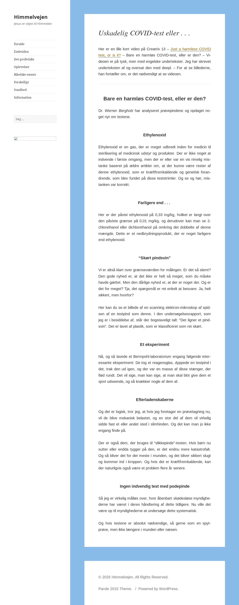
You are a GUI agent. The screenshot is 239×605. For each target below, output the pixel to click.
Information (22, 97)
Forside (19, 44)
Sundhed (20, 90)
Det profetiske (24, 59)
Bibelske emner (25, 74)
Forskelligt (21, 82)
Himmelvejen (31, 16)
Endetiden (21, 52)
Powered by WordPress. (158, 589)
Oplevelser (22, 67)
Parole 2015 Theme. (115, 589)
